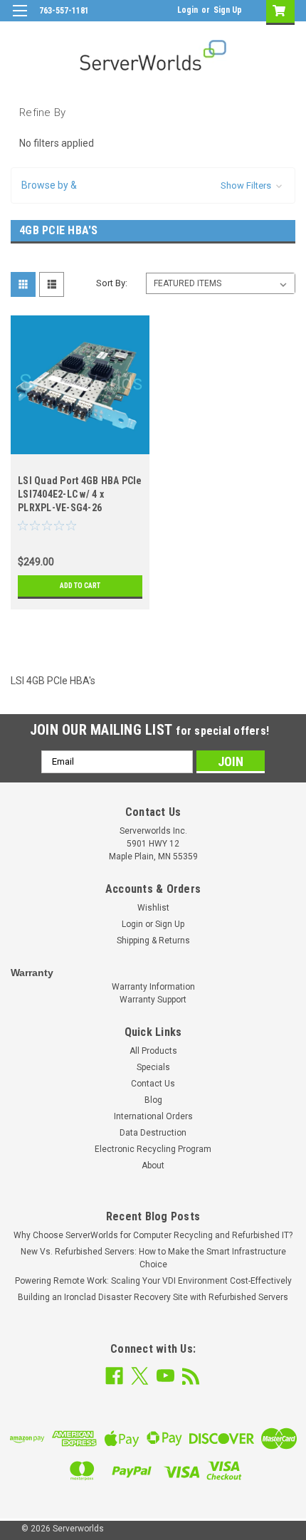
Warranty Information (153, 987)
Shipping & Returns (153, 941)
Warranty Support (153, 1000)
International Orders (153, 1116)
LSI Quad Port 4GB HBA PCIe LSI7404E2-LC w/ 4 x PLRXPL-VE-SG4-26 (80, 494)
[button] (153, 185)
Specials (153, 1067)
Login (187, 10)
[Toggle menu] (19, 19)
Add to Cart (80, 586)
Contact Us (153, 1084)
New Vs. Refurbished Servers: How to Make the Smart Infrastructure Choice (153, 1258)
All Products (153, 1051)
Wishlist (153, 908)
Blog (153, 1100)
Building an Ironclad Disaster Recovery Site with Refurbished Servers (153, 1297)
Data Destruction (153, 1133)
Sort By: (111, 283)
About (153, 1165)
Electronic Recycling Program (153, 1149)
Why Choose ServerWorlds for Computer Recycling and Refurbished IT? (153, 1235)
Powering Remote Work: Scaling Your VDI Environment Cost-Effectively (153, 1281)
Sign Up (227, 10)
